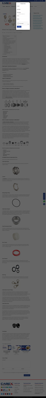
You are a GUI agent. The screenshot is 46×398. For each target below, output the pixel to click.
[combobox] (18, 14)
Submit (19, 26)
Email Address (19, 9)
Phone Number (19, 12)
